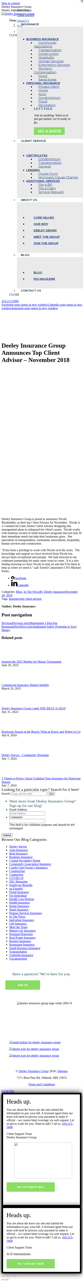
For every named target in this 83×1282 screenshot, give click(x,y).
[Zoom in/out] (14, 1276)
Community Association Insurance (30, 864)
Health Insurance (19, 902)
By (52, 591)
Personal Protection (21, 934)
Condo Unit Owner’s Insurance (28, 867)
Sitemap (63, 1071)
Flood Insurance (19, 892)
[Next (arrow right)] (6, 1279)
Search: (6, 793)
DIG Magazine (18, 881)
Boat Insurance (18, 853)
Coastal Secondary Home (24, 860)
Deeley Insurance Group (34, 1071)
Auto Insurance (18, 850)
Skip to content (11, 3)
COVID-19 (16, 878)
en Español (16, 888)
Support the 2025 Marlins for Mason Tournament (31, 661)
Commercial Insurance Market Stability (25, 685)
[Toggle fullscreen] (10, 1276)
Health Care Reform (21, 899)
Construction (17, 871)
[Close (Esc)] (3, 1276)
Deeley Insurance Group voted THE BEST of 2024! (34, 708)
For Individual (18, 895)
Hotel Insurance (19, 909)
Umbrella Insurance (21, 955)
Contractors (16, 874)
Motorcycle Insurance (22, 930)
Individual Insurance (21, 920)
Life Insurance (18, 923)
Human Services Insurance (25, 913)
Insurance (15, 598)
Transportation (18, 951)
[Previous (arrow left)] (3, 1279)
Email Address (18, 809)
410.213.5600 (10, 301)
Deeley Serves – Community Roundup (25, 755)
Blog (19, 591)
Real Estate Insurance (22, 937)
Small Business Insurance (24, 948)
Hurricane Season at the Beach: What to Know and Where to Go (41, 731)
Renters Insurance (20, 941)
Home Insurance (19, 906)
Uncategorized (18, 958)
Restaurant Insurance (22, 944)
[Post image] (12, 658)
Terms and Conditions (41, 1084)
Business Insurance (21, 857)
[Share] (6, 1276)
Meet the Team (18, 927)
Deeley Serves (18, 846)
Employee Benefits (20, 885)
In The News (32, 591)
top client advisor (31, 598)
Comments (15, 817)
